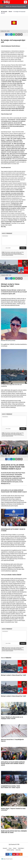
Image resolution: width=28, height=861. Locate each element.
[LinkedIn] (11, 34)
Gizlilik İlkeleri (21, 848)
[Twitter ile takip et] (10, 854)
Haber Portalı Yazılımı (8, 859)
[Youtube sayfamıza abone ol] (14, 854)
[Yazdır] (19, 34)
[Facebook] (6, 34)
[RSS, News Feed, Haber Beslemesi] (20, 854)
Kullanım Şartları (10, 850)
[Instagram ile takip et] (17, 854)
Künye (10, 848)
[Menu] (25, 2)
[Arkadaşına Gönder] (16, 34)
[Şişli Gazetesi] (6, 2)
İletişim (14, 848)
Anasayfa (5, 848)
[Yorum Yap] (21, 34)
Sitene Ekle (18, 850)
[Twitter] (9, 34)
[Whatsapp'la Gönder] (14, 34)
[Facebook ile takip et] (7, 854)
